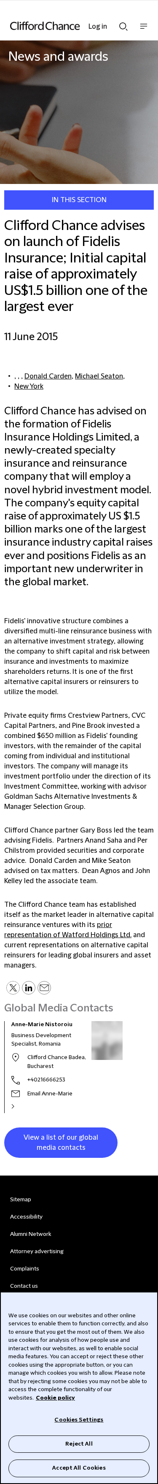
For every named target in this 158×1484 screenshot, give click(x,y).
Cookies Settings (78, 1419)
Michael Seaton (99, 376)
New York (28, 386)
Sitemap (20, 1199)
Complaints (24, 1268)
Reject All (78, 1444)
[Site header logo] (66, 26)
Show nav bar (143, 30)
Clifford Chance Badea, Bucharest (56, 1062)
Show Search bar (123, 24)
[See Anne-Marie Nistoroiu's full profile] (21, 1106)
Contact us (24, 1286)
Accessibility (26, 1217)
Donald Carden (48, 376)
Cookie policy (55, 1398)
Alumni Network (30, 1234)
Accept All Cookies (78, 1468)
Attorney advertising (37, 1251)
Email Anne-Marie (49, 1093)
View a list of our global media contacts (61, 1143)
